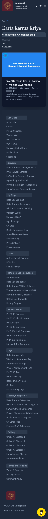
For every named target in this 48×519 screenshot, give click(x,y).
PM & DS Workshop (15, 458)
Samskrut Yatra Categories (19, 408)
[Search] (36, 6)
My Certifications (14, 131)
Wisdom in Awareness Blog (20, 34)
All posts (6, 39)
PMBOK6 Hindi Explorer (17, 318)
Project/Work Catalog (16, 171)
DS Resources (13, 277)
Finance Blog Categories (18, 426)
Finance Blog (12, 238)
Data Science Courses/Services (21, 167)
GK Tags (10, 385)
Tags (4, 21)
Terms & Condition (15, 470)
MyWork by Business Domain (20, 176)
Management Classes (16, 454)
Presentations (13, 247)
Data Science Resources (18, 204)
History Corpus (13, 303)
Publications (12, 152)
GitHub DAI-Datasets (16, 299)
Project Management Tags (19, 368)
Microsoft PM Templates (18, 344)
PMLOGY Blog (13, 243)
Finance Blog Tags (15, 389)
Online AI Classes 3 (15, 445)
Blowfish (22, 510)
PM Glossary (12, 322)
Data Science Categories (18, 400)
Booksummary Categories (18, 417)
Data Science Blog (15, 199)
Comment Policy (14, 479)
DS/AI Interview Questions (19, 294)
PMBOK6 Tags (13, 372)
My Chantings (12, 221)
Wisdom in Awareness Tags (19, 359)
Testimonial (12, 135)
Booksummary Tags (16, 380)
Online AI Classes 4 (15, 449)
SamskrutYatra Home (16, 148)
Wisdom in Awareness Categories (22, 404)
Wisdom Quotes (13, 212)
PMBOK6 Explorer (15, 314)
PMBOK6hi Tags (14, 376)
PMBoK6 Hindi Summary (18, 331)
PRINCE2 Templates (16, 340)
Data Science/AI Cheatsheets (20, 286)
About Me (11, 122)
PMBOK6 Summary (15, 327)
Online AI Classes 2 (15, 441)
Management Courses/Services (21, 189)
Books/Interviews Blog (17, 230)
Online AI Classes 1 (15, 437)
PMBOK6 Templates (16, 335)
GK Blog (10, 225)
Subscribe (11, 156)
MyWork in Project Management (21, 184)
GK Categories (13, 421)
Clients (9, 126)
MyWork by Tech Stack (17, 180)
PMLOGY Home (13, 139)
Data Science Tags (15, 355)
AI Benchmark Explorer (17, 258)
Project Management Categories (22, 413)
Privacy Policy (13, 474)
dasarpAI (21, 6)
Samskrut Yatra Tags (16, 363)
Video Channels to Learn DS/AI (21, 290)
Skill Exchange (13, 266)
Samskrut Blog (13, 217)
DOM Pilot (11, 262)
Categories (7, 46)
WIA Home (11, 143)
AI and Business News (17, 234)
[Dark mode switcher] (40, 6)
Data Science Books (16, 281)
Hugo (15, 510)
